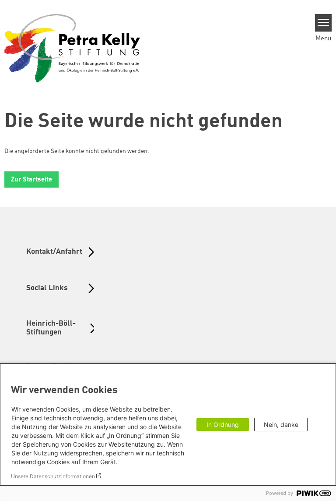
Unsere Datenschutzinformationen (53, 476)
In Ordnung (222, 424)
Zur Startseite (31, 180)
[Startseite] (72, 48)
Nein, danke (281, 424)
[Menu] (323, 23)
